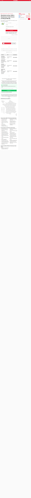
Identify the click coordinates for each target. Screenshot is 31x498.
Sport (20, 16)
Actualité (20, 15)
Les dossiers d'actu (21, 17)
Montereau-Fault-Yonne (5, 128)
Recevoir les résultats (8, 43)
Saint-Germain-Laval (11, 32)
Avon (15, 33)
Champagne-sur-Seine (12, 33)
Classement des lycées (4, 121)
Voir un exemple (28, 15)
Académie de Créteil (10, 13)
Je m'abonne (8, 90)
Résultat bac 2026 (4, 13)
